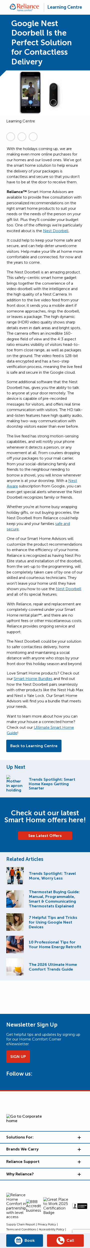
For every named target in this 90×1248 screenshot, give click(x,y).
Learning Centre (64, 7)
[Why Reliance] (79, 1174)
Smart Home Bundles (33, 678)
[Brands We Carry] (79, 1149)
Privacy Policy (47, 1224)
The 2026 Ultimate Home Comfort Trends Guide (53, 967)
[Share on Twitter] (22, 136)
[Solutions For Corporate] (79, 1137)
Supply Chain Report (20, 1224)
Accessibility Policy (51, 1229)
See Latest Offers (45, 835)
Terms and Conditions (21, 1229)
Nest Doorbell (55, 230)
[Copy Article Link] (10, 136)
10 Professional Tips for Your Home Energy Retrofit (55, 944)
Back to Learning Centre (34, 745)
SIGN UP (18, 1056)
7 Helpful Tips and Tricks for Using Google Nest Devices (53, 922)
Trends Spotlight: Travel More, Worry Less (52, 876)
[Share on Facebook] (33, 136)
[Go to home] (24, 7)
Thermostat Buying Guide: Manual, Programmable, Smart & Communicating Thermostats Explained (54, 898)
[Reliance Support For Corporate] (79, 1162)
